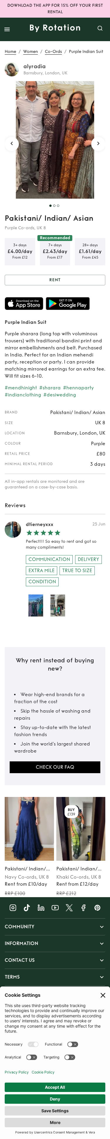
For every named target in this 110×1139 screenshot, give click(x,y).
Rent (55, 279)
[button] (55, 927)
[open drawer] (7, 29)
